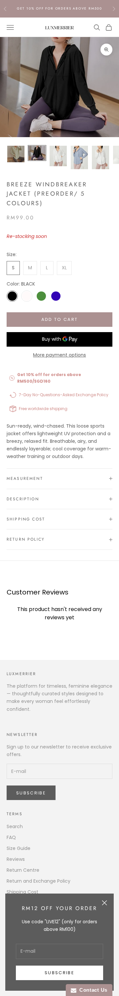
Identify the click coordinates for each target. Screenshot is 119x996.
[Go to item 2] (37, 153)
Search (15, 826)
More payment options (59, 355)
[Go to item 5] (100, 157)
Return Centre (23, 870)
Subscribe (59, 973)
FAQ (11, 837)
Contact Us (91, 990)
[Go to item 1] (16, 154)
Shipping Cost (22, 892)
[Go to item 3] (58, 156)
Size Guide (18, 848)
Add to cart (59, 319)
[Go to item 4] (79, 157)
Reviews (16, 859)
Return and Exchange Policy (38, 881)
